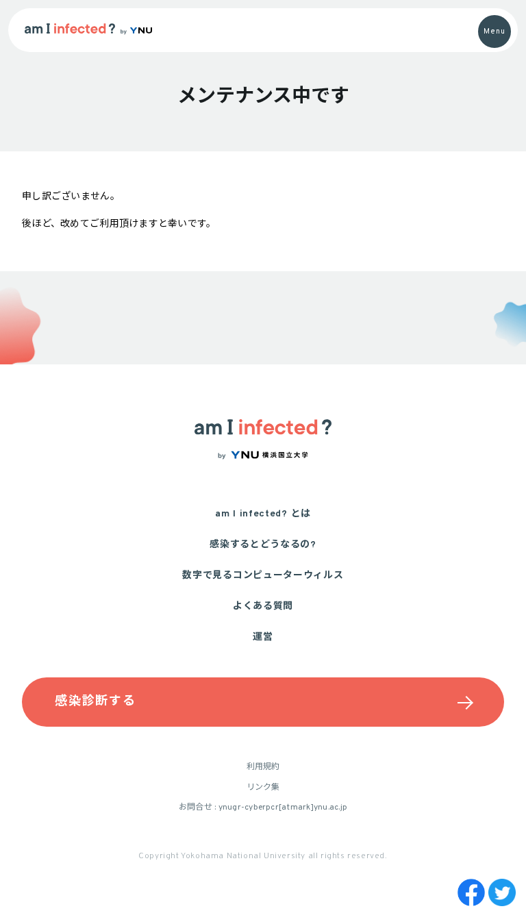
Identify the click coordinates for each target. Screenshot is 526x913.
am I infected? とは (263, 514)
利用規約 (263, 767)
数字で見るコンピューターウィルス (262, 575)
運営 (263, 637)
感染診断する (98, 702)
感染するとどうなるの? (263, 545)
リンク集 (263, 787)
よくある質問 (263, 606)
